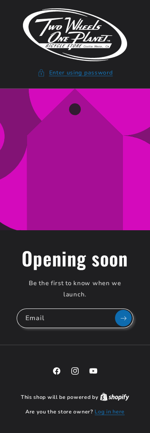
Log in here (110, 412)
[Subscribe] (123, 318)
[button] (75, 72)
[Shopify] (114, 397)
